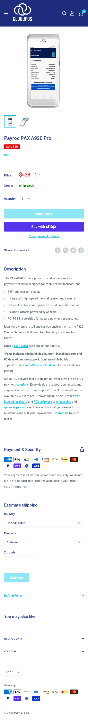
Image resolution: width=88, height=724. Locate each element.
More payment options (44, 236)
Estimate (16, 577)
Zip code (9, 552)
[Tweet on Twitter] (73, 250)
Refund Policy (13, 595)
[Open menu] (6, 13)
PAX (6, 155)
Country (9, 514)
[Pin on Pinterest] (65, 250)
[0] (80, 13)
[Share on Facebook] (58, 250)
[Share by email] (81, 250)
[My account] (72, 13)
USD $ (9, 672)
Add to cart (44, 213)
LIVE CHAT (21, 345)
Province (10, 533)
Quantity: (10, 198)
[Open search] (64, 13)
